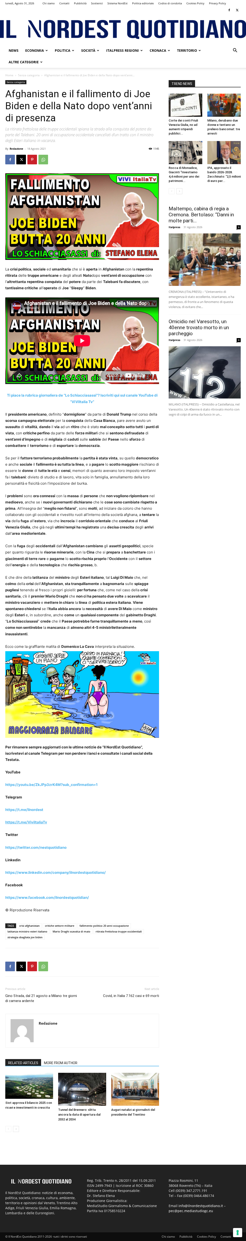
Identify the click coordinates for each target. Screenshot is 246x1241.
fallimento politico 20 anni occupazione (104, 925)
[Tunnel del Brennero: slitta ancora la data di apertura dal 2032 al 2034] (82, 1089)
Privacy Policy (217, 3)
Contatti (64, 3)
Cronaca (158, 50)
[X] (237, 10)
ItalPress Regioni (122, 50)
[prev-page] (8, 1129)
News (13, 50)
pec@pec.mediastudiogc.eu (191, 1211)
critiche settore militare (59, 925)
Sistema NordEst (117, 3)
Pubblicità (80, 3)
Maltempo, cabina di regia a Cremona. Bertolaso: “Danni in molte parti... (201, 215)
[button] (235, 51)
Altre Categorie (24, 62)
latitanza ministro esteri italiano (27, 931)
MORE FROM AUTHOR (60, 1063)
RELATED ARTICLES (23, 1063)
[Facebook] (229, 10)
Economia (34, 50)
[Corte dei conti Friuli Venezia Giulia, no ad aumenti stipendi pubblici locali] (185, 105)
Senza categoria (29, 75)
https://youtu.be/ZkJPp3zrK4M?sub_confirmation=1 (51, 784)
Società (88, 50)
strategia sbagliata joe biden (25, 937)
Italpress (174, 227)
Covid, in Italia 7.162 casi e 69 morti (131, 996)
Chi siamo (49, 3)
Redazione (16, 148)
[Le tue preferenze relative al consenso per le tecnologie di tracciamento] (237, 1232)
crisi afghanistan (29, 925)
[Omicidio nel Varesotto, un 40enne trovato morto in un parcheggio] (205, 372)
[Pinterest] (32, 159)
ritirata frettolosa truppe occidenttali (119, 931)
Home (9, 75)
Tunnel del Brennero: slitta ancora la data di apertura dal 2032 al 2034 (79, 1114)
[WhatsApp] (43, 159)
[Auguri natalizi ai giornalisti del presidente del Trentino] (135, 1089)
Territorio (187, 50)
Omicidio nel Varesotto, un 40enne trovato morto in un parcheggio (199, 327)
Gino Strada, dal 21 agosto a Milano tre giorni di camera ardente (41, 998)
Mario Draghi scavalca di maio (71, 931)
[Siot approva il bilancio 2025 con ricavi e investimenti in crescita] (29, 1086)
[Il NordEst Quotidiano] (123, 29)
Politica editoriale (143, 3)
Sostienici (97, 3)
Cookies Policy (195, 3)
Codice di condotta (170, 3)
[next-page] (16, 1129)
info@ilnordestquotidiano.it (200, 1205)
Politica (62, 50)
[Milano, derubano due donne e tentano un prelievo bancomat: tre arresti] (224, 105)
